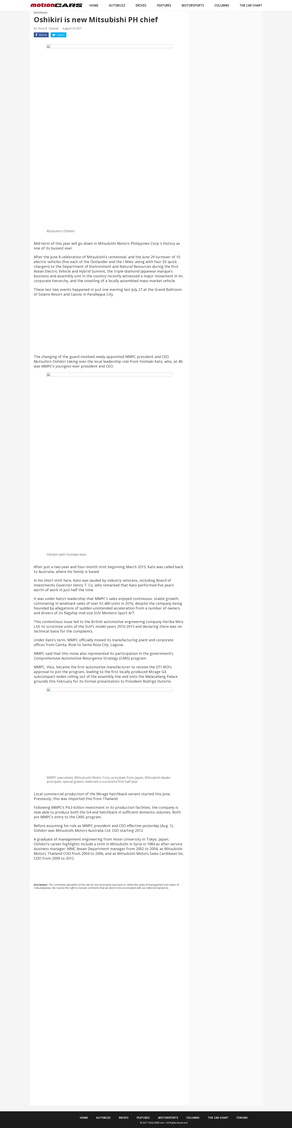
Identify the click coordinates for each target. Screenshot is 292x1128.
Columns (222, 5)
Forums (242, 1118)
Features (164, 5)
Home (93, 5)
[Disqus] (109, 946)
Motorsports (193, 5)
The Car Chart (251, 5)
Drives (141, 5)
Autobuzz (117, 5)
